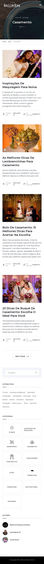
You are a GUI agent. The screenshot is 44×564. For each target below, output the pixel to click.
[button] (40, 5)
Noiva (26, 403)
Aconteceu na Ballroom (17, 392)
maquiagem (6, 403)
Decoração (27, 396)
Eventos (5, 400)
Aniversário (31, 392)
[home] (12, 5)
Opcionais (33, 403)
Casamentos (36, 114)
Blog (9, 41)
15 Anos (5, 392)
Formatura (20, 400)
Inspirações (29, 400)
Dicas (34, 396)
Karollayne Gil (16, 114)
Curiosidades (17, 396)
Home (4, 41)
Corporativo (6, 396)
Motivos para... (17, 403)
